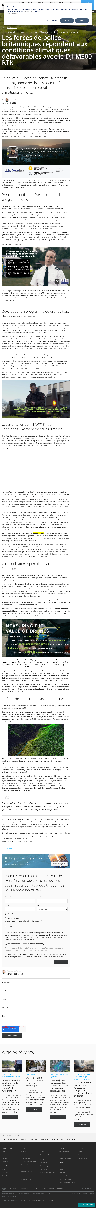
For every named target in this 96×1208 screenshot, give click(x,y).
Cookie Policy (29, 11)
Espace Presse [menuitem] (62, 1166)
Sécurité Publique (13, 848)
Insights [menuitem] (61, 2)
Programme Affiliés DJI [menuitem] (65, 1179)
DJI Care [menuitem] (4, 1169)
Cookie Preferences (52, 20)
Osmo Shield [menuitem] (5, 1172)
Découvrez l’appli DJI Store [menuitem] (28, 1171)
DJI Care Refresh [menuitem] (6, 1176)
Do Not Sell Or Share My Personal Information (82, 1193)
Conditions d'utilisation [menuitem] (38, 1193)
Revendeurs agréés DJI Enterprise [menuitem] (29, 1161)
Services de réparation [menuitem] (46, 1166)
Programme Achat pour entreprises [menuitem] (67, 1155)
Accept (67, 20)
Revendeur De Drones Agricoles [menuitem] (29, 1165)
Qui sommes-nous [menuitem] (12, 1188)
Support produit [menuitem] (44, 1162)
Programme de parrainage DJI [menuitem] (67, 1182)
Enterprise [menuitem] (4, 1158)
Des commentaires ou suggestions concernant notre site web (38, 1200)
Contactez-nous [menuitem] (25, 1188)
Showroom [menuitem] (24, 1155)
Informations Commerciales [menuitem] (9, 1196)
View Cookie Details (12, 13)
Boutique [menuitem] (23, 1151)
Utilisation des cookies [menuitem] (24, 1193)
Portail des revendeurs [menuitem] (48, 1188)
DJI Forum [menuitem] (80, 1155)
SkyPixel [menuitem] (80, 1151)
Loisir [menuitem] (3, 1151)
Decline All (82, 20)
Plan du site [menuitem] (50, 1193)
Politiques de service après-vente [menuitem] (48, 1172)
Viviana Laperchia (16, 100)
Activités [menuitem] (70, 2)
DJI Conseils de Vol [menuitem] (45, 1155)
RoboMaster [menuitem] (60, 1188)
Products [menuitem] (31, 2)
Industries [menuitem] (21, 2)
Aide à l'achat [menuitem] (43, 1169)
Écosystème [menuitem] (41, 2)
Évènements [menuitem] (62, 1172)
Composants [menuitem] (5, 1161)
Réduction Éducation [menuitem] (64, 1151)
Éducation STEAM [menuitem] (63, 1176)
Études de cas (12, 28)
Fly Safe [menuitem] (42, 1151)
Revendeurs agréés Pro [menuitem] (27, 1168)
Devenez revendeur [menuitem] (26, 1179)
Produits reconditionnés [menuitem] (65, 1158)
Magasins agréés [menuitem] (25, 1158)
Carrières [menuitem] (35, 1188)
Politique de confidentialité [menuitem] (9, 1193)
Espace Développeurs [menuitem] (83, 1158)
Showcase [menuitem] (61, 1169)
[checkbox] (36, 922)
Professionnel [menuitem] (5, 1155)
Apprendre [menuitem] (52, 2)
